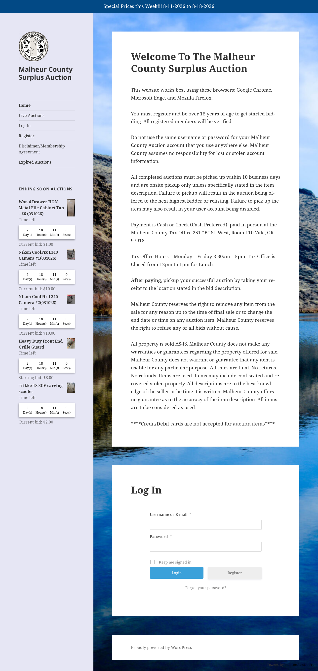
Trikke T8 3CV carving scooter (41, 388)
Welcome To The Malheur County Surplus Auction (193, 62)
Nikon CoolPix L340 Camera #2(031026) (38, 299)
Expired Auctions (35, 162)
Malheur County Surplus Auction (46, 73)
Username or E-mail (170, 514)
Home (25, 105)
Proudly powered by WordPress (161, 647)
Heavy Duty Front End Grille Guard (41, 344)
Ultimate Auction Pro (299, 665)
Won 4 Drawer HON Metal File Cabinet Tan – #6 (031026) (41, 207)
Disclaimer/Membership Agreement (42, 149)
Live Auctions (31, 115)
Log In (25, 125)
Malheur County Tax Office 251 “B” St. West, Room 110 (192, 232)
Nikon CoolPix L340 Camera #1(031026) (38, 255)
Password (161, 536)
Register (27, 136)
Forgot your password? (205, 587)
